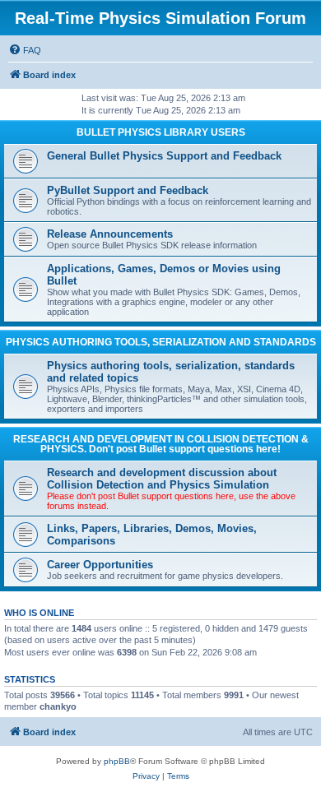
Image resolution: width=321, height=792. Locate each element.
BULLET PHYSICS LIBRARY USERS (161, 132)
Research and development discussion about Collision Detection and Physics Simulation (162, 478)
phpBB (117, 761)
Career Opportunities (100, 564)
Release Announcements (110, 234)
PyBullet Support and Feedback (127, 190)
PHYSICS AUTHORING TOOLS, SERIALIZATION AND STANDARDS (161, 342)
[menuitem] (24, 50)
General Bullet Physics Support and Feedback (164, 156)
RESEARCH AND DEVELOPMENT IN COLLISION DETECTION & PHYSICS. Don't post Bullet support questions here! (161, 444)
